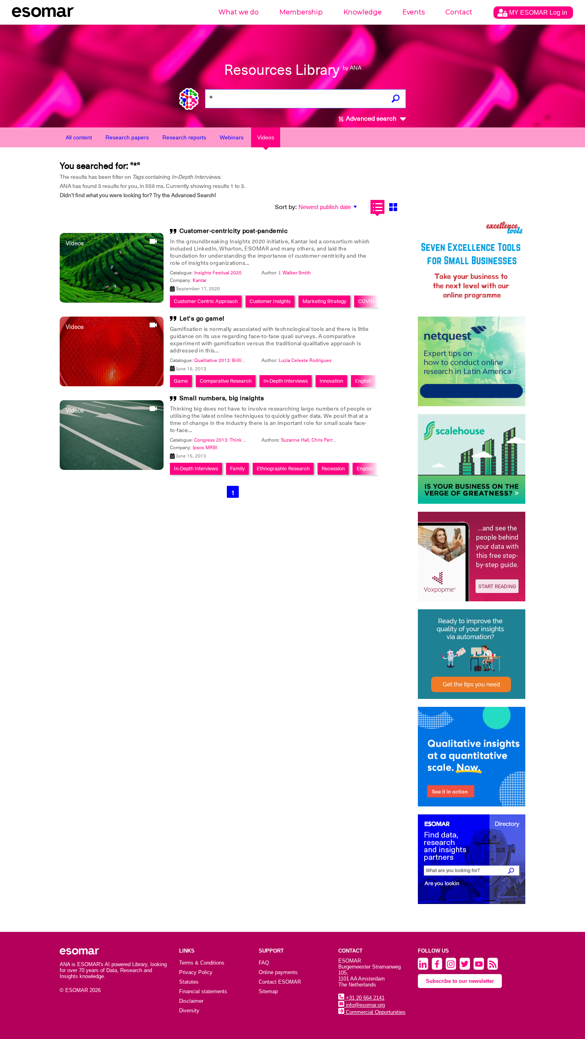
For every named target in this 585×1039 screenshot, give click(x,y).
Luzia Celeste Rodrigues (305, 360)
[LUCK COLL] (471, 459)
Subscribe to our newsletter (460, 981)
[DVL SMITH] (471, 264)
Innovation (331, 381)
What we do (238, 12)
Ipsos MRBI (205, 447)
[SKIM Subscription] (471, 654)
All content (79, 137)
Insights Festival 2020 (218, 273)
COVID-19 (369, 301)
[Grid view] (393, 207)
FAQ (264, 963)
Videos (265, 137)
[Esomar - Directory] (471, 859)
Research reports (184, 137)
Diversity (189, 1011)
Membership (301, 12)
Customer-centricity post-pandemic (233, 231)
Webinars (232, 137)
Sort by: (286, 207)
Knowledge (362, 12)
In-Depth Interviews (285, 381)
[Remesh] (471, 756)
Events (413, 12)
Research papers (127, 137)
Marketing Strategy (324, 301)
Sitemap (268, 991)
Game (181, 381)
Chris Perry (323, 440)
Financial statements (203, 991)
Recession (333, 468)
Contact (458, 12)
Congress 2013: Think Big (222, 440)
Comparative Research (226, 381)
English (363, 381)
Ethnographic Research (283, 468)
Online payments (278, 972)
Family (237, 468)
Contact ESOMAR (280, 982)
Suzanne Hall (295, 440)
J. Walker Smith (295, 273)
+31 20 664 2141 (364, 998)
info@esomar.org (364, 1005)
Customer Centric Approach (206, 301)
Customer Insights (270, 301)
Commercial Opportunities (375, 1012)
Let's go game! (201, 319)
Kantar (200, 280)
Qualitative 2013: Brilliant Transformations (239, 360)
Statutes (189, 982)
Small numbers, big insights (221, 398)
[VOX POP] (471, 556)
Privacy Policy (196, 972)
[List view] (377, 207)
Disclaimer (191, 1001)
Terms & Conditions (201, 963)
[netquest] (471, 361)
